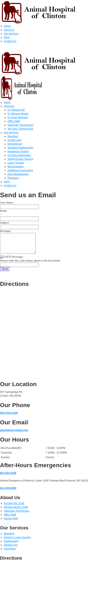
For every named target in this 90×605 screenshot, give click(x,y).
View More (10, 548)
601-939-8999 (8, 488)
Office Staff (10, 514)
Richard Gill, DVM (14, 503)
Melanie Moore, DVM (16, 507)
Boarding (9, 533)
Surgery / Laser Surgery (17, 537)
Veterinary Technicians (17, 510)
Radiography (11, 541)
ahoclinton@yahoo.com (14, 430)
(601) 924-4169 (9, 413)
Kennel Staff (11, 518)
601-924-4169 (8, 473)
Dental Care (11, 544)
